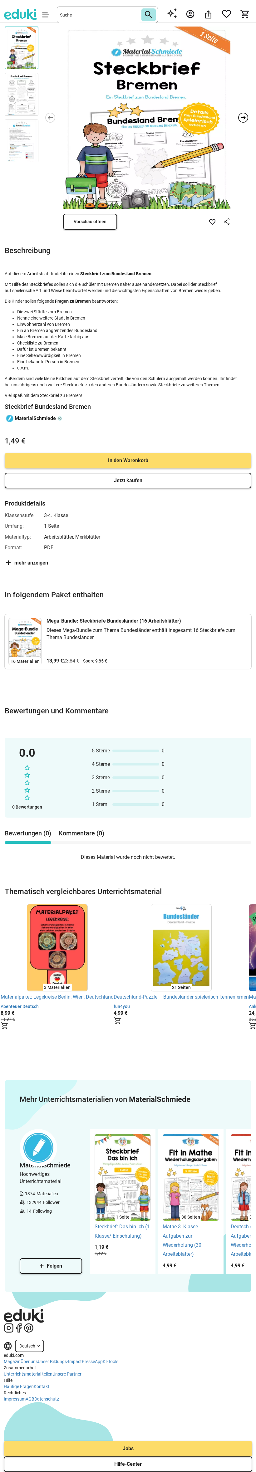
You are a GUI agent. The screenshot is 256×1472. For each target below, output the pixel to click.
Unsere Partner (66, 1374)
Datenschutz (46, 1398)
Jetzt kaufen (128, 480)
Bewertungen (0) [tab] (28, 833)
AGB (30, 1398)
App (99, 1361)
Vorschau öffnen (90, 221)
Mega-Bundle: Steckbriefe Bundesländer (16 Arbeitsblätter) (114, 621)
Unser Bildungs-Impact (60, 1361)
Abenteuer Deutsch (20, 1006)
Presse (88, 1361)
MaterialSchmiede (35, 418)
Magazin (12, 1361)
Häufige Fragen (19, 1386)
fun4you (122, 1006)
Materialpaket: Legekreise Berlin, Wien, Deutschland (57, 997)
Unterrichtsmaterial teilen (28, 1374)
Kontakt (41, 1386)
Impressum (15, 1398)
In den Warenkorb (128, 460)
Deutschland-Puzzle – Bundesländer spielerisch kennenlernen (181, 997)
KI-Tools (110, 1361)
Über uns (29, 1361)
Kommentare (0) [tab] (81, 833)
